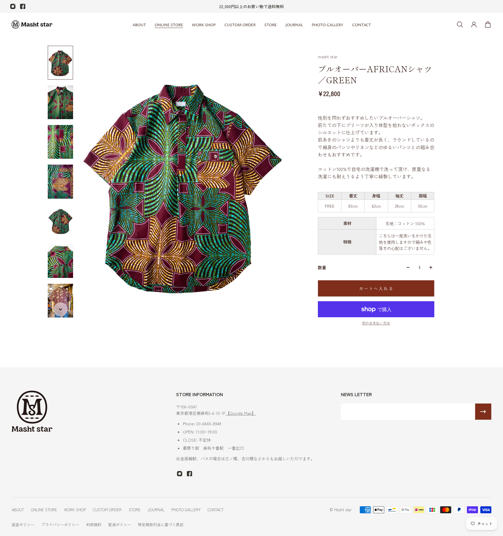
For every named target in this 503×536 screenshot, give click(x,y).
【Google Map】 (241, 413)
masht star (327, 56)
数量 (322, 267)
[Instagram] (13, 6)
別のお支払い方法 (376, 323)
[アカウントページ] (474, 24)
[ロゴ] (32, 24)
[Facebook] (23, 6)
